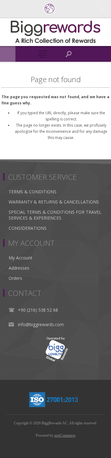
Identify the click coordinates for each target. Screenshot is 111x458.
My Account (20, 258)
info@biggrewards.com (41, 324)
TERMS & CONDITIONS (32, 192)
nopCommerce (65, 435)
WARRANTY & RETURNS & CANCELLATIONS (54, 202)
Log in (102, 8)
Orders (15, 278)
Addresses (19, 268)
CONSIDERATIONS (28, 228)
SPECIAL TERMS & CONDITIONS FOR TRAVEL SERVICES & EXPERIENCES (55, 215)
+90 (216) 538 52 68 (38, 310)
